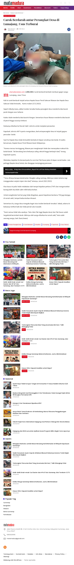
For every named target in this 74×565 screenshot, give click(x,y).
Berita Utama (8, 256)
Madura (6, 509)
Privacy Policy (59, 554)
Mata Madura (11, 28)
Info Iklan (39, 554)
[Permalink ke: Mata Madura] (5, 29)
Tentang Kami (8, 554)
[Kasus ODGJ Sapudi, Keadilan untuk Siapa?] (60, 273)
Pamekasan (7, 515)
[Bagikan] (69, 29)
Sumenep (6, 503)
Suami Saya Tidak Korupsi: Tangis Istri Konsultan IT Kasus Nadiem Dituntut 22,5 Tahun (40, 385)
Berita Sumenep (8, 512)
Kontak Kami (20, 554)
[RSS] (5, 547)
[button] (61, 3)
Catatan (30, 278)
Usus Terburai (65, 224)
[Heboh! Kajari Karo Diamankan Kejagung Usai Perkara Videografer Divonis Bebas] (7, 422)
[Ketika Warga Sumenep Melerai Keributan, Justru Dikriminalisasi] (37, 273)
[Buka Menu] (65, 3)
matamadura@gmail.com (15, 539)
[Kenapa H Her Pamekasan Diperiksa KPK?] (7, 404)
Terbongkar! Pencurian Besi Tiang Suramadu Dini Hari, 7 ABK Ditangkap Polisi (59, 262)
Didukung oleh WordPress (12, 560)
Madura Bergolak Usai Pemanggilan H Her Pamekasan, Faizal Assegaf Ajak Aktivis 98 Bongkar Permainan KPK (41, 394)
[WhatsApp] (69, 237)
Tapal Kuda (55, 224)
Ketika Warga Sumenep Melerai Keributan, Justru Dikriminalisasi (35, 284)
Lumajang (46, 224)
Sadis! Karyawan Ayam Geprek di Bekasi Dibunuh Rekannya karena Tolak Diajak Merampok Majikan (37, 262)
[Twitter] (61, 237)
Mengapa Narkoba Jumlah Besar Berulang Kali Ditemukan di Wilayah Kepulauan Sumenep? (12, 262)
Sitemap (6, 557)
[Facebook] (57, 237)
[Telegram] (65, 237)
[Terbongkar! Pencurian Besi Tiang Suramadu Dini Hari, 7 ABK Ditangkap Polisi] (60, 251)
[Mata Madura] (13, 3)
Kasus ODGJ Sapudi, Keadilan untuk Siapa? (59, 283)
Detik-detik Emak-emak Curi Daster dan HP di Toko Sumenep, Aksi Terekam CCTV (13, 284)
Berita (52, 256)
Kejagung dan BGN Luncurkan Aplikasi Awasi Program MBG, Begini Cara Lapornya (41, 431)
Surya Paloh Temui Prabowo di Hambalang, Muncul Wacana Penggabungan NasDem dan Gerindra (39, 412)
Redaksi (30, 554)
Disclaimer (48, 554)
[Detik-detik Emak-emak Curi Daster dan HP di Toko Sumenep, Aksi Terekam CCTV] (14, 273)
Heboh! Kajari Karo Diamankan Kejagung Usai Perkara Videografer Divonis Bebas (41, 422)
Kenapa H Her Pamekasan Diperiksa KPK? (27, 403)
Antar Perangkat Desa (15, 224)
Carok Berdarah (28, 224)
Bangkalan (6, 506)
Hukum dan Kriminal (9, 16)
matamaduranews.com (17, 92)
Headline (38, 224)
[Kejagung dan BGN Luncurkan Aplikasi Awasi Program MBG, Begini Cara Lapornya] (7, 432)
